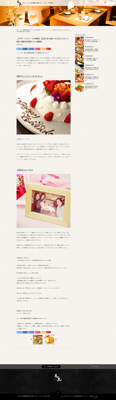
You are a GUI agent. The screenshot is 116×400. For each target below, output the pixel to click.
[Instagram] (94, 366)
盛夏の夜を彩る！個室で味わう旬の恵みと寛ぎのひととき (91, 78)
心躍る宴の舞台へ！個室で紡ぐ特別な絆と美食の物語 (91, 50)
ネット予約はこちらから (51, 366)
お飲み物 (58, 8)
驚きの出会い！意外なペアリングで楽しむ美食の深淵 (92, 40)
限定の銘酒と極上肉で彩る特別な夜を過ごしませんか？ (91, 87)
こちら (28, 313)
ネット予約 (97, 8)
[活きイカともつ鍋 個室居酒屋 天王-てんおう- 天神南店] (58, 377)
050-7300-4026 (27, 311)
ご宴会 (43, 8)
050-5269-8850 (88, 8)
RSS (97, 366)
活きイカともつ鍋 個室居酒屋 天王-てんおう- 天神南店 (37, 3)
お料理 (50, 8)
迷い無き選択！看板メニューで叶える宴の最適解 (91, 59)
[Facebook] (92, 366)
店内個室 (66, 8)
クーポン (74, 8)
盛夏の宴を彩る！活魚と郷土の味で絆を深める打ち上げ (91, 69)
